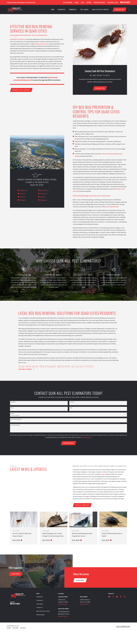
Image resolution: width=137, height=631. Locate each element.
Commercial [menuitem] (73, 9)
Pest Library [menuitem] (84, 9)
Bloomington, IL (44, 190)
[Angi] (109, 600)
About (77, 2)
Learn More (15, 574)
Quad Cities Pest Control (43, 611)
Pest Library (39, 604)
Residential (39, 597)
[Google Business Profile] (109, 596)
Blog (82, 2)
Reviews (89, 2)
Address (12, 413)
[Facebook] (121, 596)
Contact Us (39, 607)
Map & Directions (62, 604)
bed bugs (102, 474)
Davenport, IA (43, 193)
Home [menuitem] (52, 9)
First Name (13, 402)
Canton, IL (22, 193)
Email (71, 408)
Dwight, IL (43, 197)
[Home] (14, 9)
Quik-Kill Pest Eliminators (18, 39)
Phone (12, 408)
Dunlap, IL (22, 197)
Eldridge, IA (23, 200)
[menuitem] (9, 628)
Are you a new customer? (16, 419)
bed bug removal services (42, 44)
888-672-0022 (125, 2)
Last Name (72, 402)
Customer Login (112, 2)
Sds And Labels (40, 614)
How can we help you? (15, 425)
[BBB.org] (125, 596)
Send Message (68, 443)
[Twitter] (113, 596)
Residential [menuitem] (61, 9)
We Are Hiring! (67, 2)
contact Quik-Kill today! (112, 206)
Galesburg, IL (43, 200)
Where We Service (99, 2)
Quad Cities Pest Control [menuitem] (100, 9)
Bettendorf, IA (24, 190)
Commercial (39, 600)
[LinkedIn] (117, 596)
